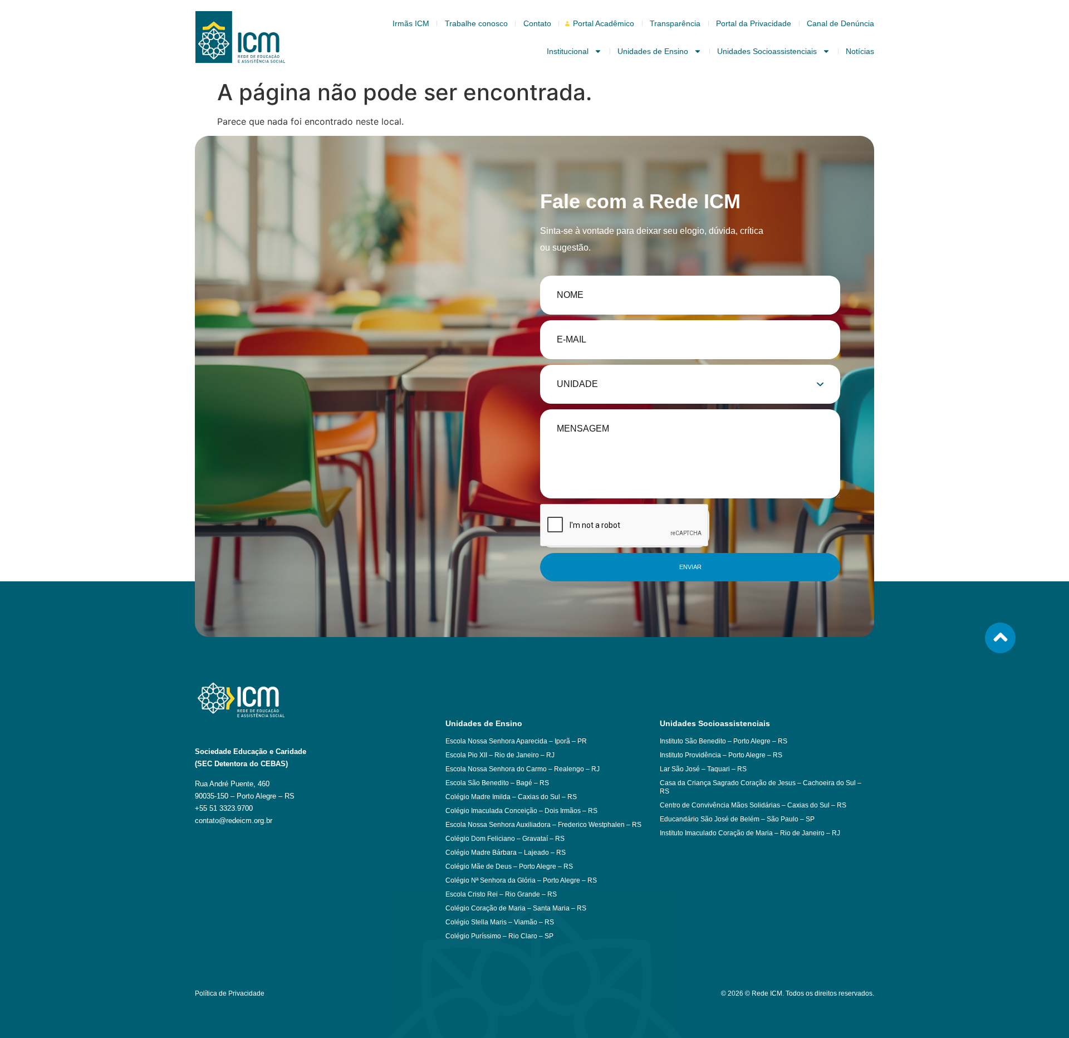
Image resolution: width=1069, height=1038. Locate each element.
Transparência (675, 23)
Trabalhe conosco (476, 23)
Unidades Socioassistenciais (767, 51)
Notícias (860, 51)
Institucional (568, 51)
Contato (537, 23)
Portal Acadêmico (603, 23)
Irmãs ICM (411, 23)
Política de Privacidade (229, 993)
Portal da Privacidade (753, 23)
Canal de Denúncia (840, 23)
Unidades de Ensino (652, 51)
